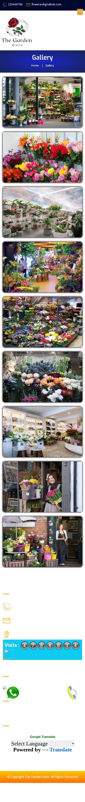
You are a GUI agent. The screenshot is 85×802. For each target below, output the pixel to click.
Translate (60, 749)
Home (35, 65)
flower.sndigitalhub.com (46, 4)
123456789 (15, 4)
